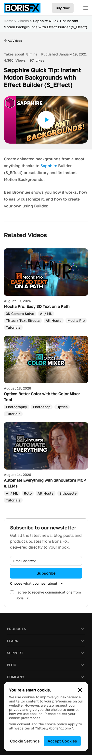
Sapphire (48, 165)
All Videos (15, 40)
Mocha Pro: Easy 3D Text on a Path (37, 306)
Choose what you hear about (33, 583)
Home (8, 21)
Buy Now (63, 8)
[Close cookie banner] (80, 690)
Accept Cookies (62, 741)
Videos (23, 21)
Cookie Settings (25, 741)
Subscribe (46, 573)
